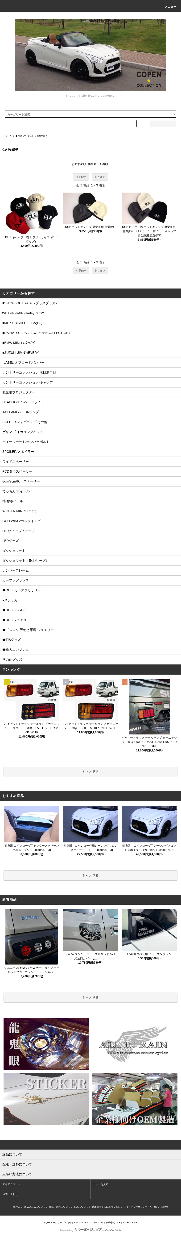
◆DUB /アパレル (24, 136)
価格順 (92, 164)
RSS (156, 1206)
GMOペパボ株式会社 (104, 1222)
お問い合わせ (10, 1194)
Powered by (66, 1230)
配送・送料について (59, 1206)
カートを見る (100, 1184)
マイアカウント (11, 1184)
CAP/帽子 (42, 136)
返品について (81, 1206)
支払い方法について (34, 1206)
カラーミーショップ (54, 1222)
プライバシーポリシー (136, 1206)
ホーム (8, 136)
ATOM (164, 1206)
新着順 (103, 164)
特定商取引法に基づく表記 (106, 1206)
